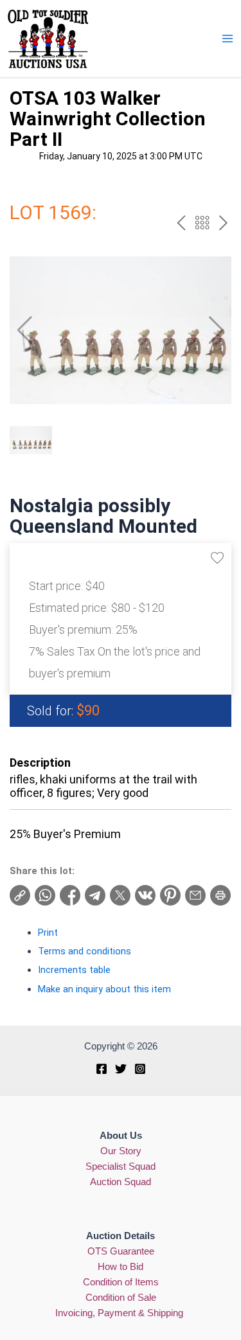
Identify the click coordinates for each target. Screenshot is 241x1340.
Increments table (74, 970)
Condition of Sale (120, 1297)
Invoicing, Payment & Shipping (120, 1313)
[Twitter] (121, 1069)
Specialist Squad (120, 1166)
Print (48, 932)
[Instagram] (140, 1069)
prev (181, 223)
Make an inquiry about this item (104, 989)
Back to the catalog (202, 223)
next (223, 223)
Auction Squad (120, 1182)
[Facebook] (101, 1069)
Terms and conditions (84, 951)
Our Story (120, 1151)
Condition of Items (121, 1282)
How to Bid (120, 1267)
